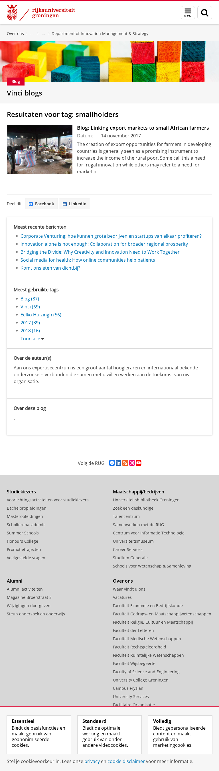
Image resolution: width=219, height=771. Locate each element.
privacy (92, 761)
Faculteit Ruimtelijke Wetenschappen (148, 655)
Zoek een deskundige (133, 508)
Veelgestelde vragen (26, 557)
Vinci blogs (24, 93)
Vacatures (122, 597)
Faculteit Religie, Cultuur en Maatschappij (153, 622)
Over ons (15, 33)
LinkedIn (77, 203)
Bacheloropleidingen (26, 508)
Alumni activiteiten (25, 589)
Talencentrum (126, 516)
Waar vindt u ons (129, 589)
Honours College (22, 541)
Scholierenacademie (26, 524)
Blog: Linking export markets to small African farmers (143, 128)
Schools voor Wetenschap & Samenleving (152, 566)
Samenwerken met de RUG (138, 524)
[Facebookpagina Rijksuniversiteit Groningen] (112, 463)
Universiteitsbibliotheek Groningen (146, 500)
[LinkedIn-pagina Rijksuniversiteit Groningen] (118, 463)
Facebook (44, 203)
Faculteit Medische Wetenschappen (147, 638)
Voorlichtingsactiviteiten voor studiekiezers (48, 500)
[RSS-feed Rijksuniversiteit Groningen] (125, 463)
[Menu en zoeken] (187, 13)
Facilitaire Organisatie (134, 704)
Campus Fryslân (128, 688)
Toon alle (30, 338)
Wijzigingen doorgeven (28, 605)
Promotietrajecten (24, 549)
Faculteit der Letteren (133, 630)
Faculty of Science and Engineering (146, 671)
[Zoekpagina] (204, 13)
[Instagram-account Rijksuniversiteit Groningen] (132, 463)
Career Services (128, 549)
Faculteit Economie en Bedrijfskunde (32, 33)
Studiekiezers (21, 492)
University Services (131, 696)
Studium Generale (130, 557)
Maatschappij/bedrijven (138, 492)
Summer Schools (23, 533)
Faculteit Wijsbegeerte (134, 663)
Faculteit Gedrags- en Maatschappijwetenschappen (162, 614)
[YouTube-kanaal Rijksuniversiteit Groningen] (138, 463)
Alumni (14, 581)
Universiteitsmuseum (133, 541)
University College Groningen (141, 680)
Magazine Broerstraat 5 (29, 597)
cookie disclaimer (126, 761)
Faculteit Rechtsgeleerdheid (139, 647)
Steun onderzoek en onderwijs (36, 614)
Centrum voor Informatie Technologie (148, 533)
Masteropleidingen (25, 516)
